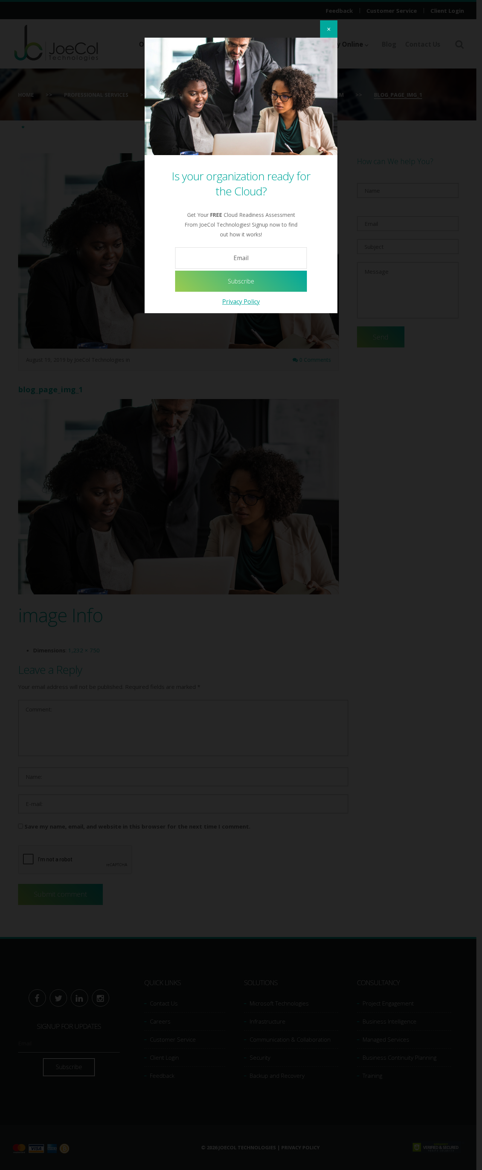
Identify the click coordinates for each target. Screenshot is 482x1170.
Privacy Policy (241, 301)
